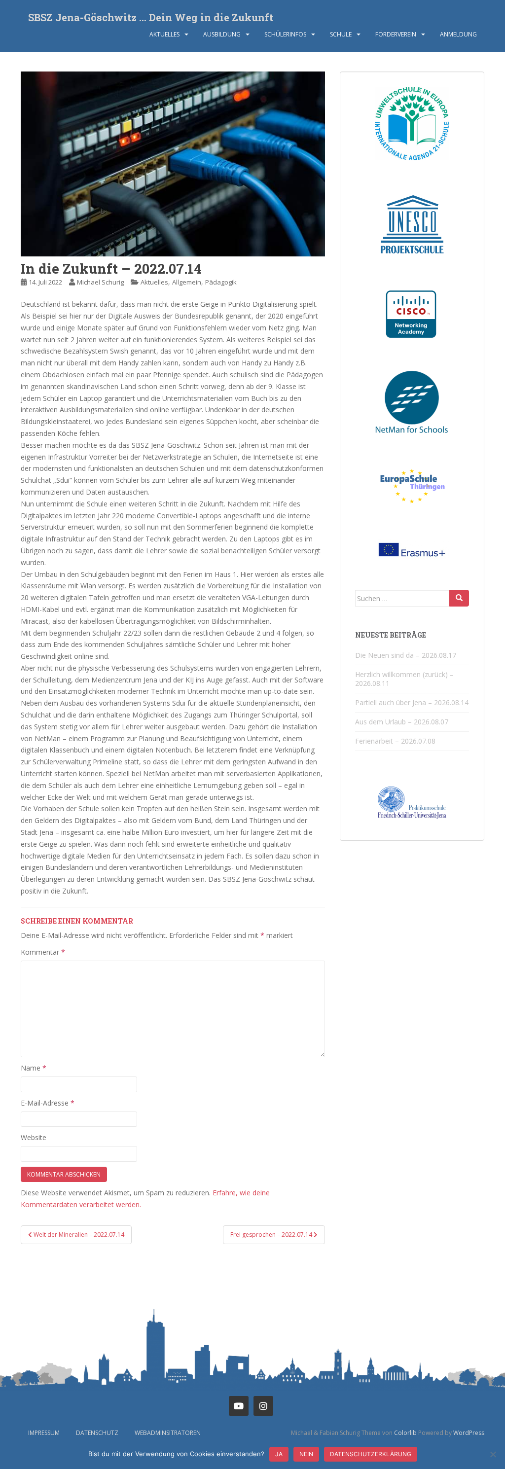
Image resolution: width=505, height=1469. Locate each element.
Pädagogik (221, 282)
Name (33, 1068)
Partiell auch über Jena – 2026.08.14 (412, 702)
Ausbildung (222, 34)
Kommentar (43, 952)
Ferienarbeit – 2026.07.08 (395, 741)
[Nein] (493, 1454)
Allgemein (186, 282)
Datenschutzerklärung (370, 1454)
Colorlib (405, 1433)
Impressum (44, 1433)
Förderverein (395, 34)
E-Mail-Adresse (47, 1103)
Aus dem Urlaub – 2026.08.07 (401, 721)
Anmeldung (458, 34)
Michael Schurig (100, 282)
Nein (306, 1454)
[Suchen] (459, 598)
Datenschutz (97, 1433)
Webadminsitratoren (168, 1433)
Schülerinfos (285, 34)
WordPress (468, 1433)
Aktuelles (164, 34)
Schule (341, 34)
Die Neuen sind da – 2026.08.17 (405, 655)
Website (33, 1137)
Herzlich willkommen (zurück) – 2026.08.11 (404, 679)
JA (279, 1454)
